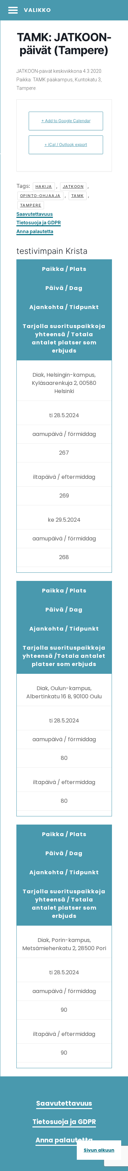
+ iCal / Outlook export (65, 144)
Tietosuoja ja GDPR (38, 222)
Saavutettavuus (34, 214)
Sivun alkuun (99, 1150)
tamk (77, 195)
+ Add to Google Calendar (65, 120)
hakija (43, 186)
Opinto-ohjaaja (40, 195)
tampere (31, 205)
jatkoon (73, 186)
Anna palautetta (34, 231)
